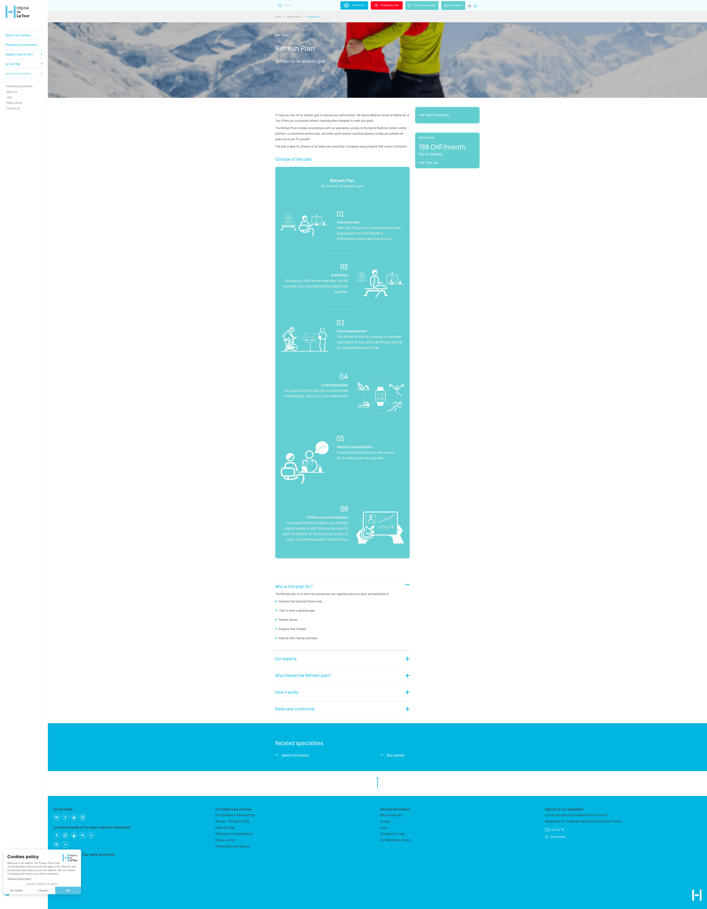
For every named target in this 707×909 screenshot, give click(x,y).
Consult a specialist (425, 5)
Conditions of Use (392, 834)
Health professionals (18, 73)
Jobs (9, 97)
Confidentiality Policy (395, 840)
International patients (19, 86)
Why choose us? (391, 815)
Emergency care (390, 5)
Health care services (18, 35)
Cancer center (225, 840)
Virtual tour (358, 5)
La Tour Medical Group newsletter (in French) (576, 815)
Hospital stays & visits (19, 54)
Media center (14, 103)
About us (11, 92)
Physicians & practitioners (21, 45)
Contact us (13, 108)
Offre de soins (294, 17)
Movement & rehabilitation (234, 834)
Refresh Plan (313, 17)
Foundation (456, 5)
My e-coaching (395, 755)
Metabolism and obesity (232, 846)
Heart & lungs (225, 828)
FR (469, 6)
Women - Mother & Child (232, 821)
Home (278, 17)
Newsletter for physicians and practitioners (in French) (583, 821)
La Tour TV (557, 829)
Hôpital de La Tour (17, 12)
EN (475, 6)
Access (385, 821)
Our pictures (558, 836)
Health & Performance (295, 755)
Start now (432, 162)
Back (285, 35)
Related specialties (437, 115)
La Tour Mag (13, 64)
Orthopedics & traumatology (235, 815)
